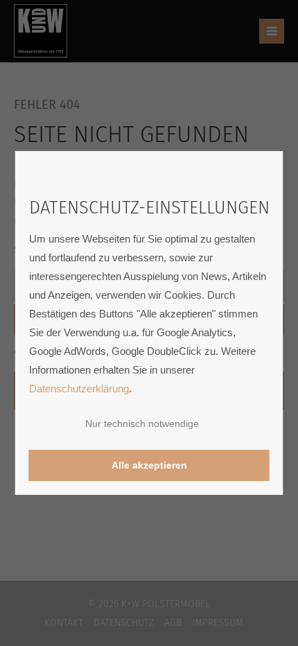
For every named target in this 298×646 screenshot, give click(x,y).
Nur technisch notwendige (142, 424)
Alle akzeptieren (149, 465)
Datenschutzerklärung (79, 388)
